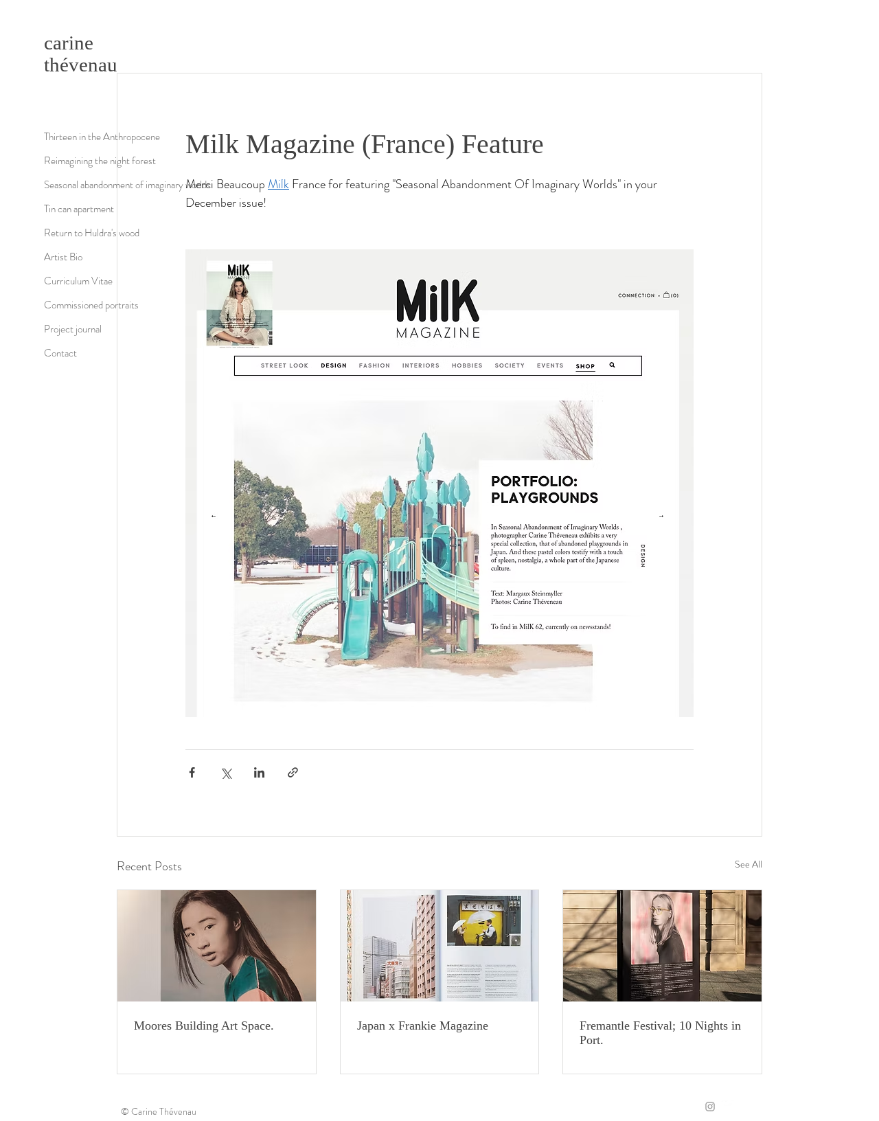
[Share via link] (292, 772)
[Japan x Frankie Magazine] (440, 945)
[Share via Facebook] (191, 772)
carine (68, 43)
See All (748, 864)
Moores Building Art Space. (204, 1025)
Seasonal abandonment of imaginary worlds (127, 184)
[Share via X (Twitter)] (225, 772)
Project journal (73, 329)
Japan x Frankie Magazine (422, 1025)
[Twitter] (728, 1106)
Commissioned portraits (91, 305)
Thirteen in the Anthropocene (102, 136)
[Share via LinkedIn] (259, 772)
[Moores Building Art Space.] (216, 945)
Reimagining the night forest (100, 160)
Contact (60, 353)
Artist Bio (63, 256)
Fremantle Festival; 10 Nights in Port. (660, 1033)
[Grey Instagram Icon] (710, 1106)
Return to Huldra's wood (91, 232)
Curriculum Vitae (78, 280)
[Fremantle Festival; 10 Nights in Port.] (662, 945)
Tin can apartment (79, 208)
